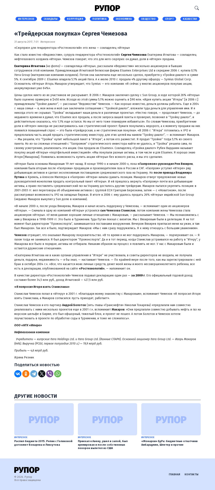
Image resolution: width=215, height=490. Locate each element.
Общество (148, 18)
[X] (41, 373)
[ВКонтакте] (17, 373)
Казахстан (190, 18)
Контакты (192, 474)
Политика (99, 18)
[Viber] (49, 373)
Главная (174, 474)
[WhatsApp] (57, 373)
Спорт (169, 18)
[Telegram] (33, 373)
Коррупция (75, 18)
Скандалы (51, 18)
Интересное (26, 18)
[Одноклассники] (25, 373)
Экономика (124, 18)
